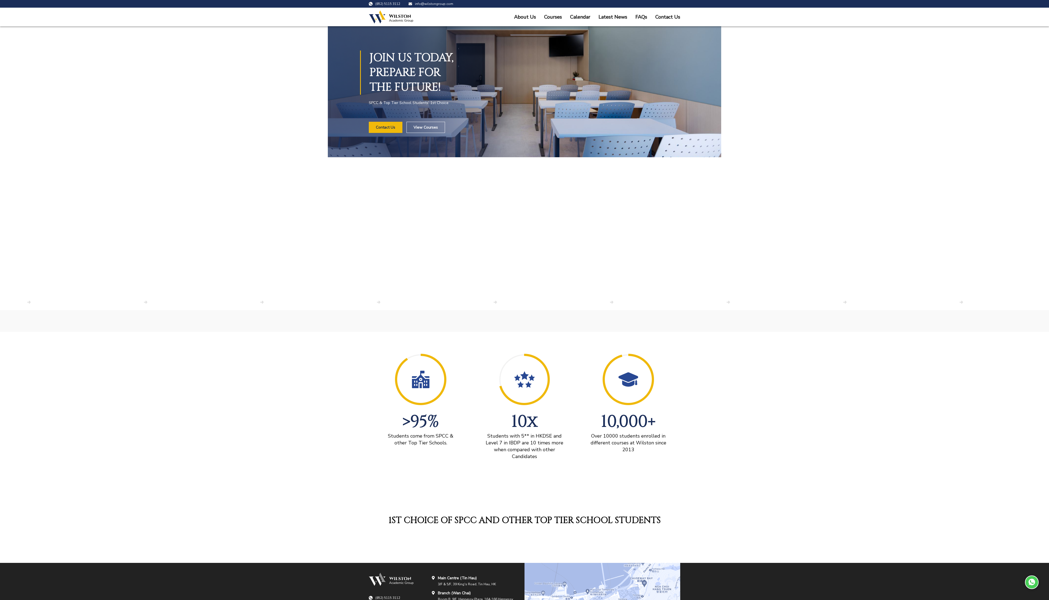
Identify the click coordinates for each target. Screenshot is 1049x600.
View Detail (15, 302)
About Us (525, 17)
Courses (553, 17)
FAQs (641, 17)
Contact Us (667, 17)
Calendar (580, 17)
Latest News (613, 17)
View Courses (426, 127)
